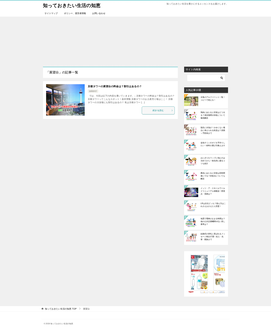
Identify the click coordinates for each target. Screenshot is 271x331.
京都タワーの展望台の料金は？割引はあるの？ (115, 86)
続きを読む (158, 110)
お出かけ (93, 91)
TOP (61, 309)
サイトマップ (51, 13)
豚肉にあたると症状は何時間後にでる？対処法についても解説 (213, 176)
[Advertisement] (135, 40)
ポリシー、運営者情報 (75, 13)
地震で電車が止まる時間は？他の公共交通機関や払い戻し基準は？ (213, 221)
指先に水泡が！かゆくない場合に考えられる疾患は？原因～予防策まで (213, 130)
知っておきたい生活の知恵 (72, 5)
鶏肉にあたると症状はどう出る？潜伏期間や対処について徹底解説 (213, 115)
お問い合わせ (98, 13)
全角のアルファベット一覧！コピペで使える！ (213, 98)
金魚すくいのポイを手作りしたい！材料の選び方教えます (213, 144)
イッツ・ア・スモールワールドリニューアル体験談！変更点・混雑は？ (213, 191)
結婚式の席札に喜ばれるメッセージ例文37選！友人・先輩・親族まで (213, 237)
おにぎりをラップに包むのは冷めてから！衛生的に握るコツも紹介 (213, 161)
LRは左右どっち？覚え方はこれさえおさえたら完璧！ (213, 204)
